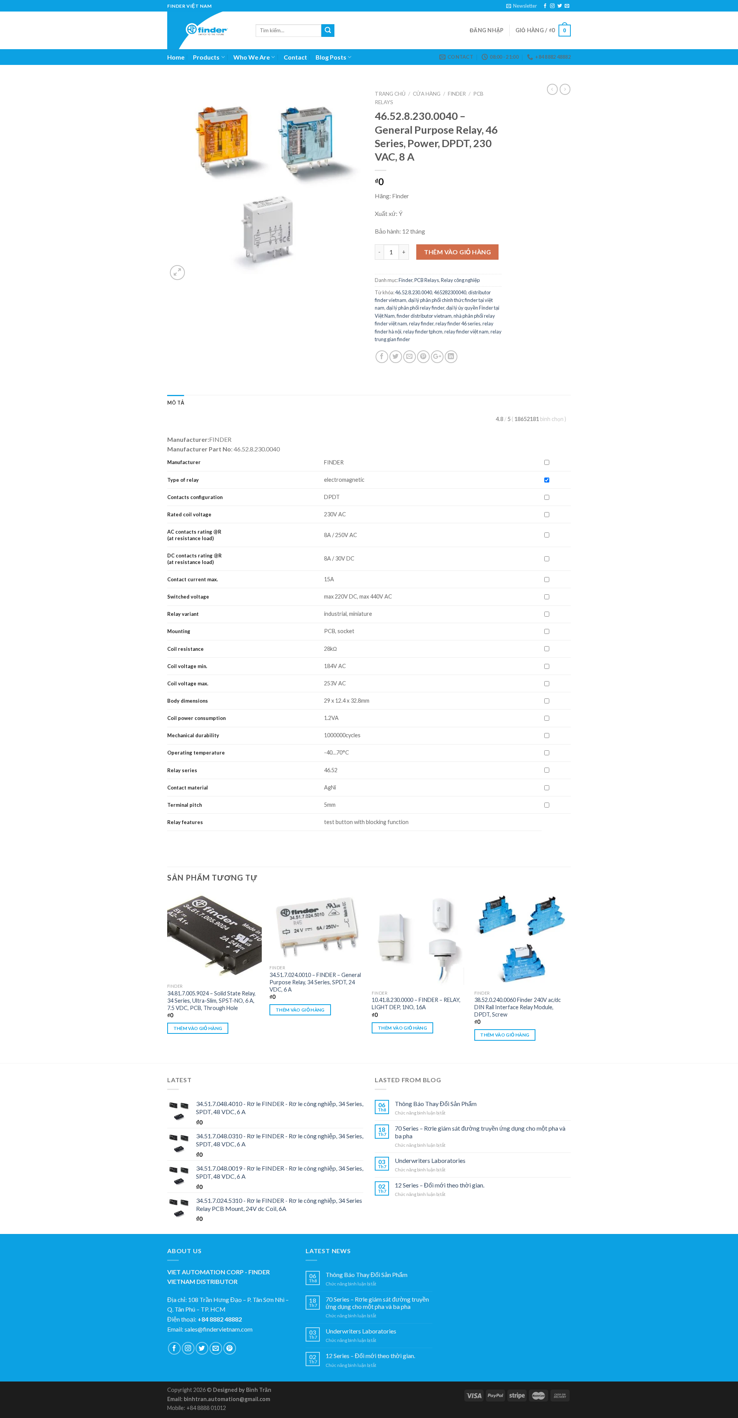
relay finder (421, 323)
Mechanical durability (193, 735)
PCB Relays (426, 280)
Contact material (187, 787)
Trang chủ (390, 94)
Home (175, 57)
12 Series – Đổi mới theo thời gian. (439, 1185)
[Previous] (167, 976)
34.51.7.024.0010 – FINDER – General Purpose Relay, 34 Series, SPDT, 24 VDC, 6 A (315, 982)
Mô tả (175, 403)
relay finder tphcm (422, 331)
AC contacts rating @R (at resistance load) (194, 535)
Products (206, 57)
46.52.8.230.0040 (413, 292)
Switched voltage (188, 597)
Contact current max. (192, 579)
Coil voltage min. (187, 666)
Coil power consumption (196, 718)
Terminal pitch (184, 805)
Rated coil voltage (189, 514)
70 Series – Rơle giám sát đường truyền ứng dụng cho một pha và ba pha (480, 1131)
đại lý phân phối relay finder (415, 308)
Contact (295, 57)
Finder (457, 94)
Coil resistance (185, 649)
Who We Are (251, 57)
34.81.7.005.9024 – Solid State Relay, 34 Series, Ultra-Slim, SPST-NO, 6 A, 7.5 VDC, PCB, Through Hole (211, 1000)
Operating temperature (196, 753)
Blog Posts (331, 57)
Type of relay (183, 480)
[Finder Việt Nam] (205, 30)
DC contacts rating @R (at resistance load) (194, 558)
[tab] (175, 402)
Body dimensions (187, 701)
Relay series (182, 770)
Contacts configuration (195, 497)
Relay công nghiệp (460, 280)
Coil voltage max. (187, 683)
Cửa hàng (426, 94)
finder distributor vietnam (424, 316)
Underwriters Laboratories (430, 1160)
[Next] (568, 976)
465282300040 (450, 292)
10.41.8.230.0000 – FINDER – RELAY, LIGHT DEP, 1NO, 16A (416, 1003)
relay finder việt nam (466, 331)
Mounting (178, 631)
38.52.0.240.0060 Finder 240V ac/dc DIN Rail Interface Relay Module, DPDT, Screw (517, 1007)
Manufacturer (184, 462)
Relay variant (183, 614)
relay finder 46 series (457, 323)
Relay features (185, 822)
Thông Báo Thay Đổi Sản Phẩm (436, 1103)
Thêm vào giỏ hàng (457, 251)
